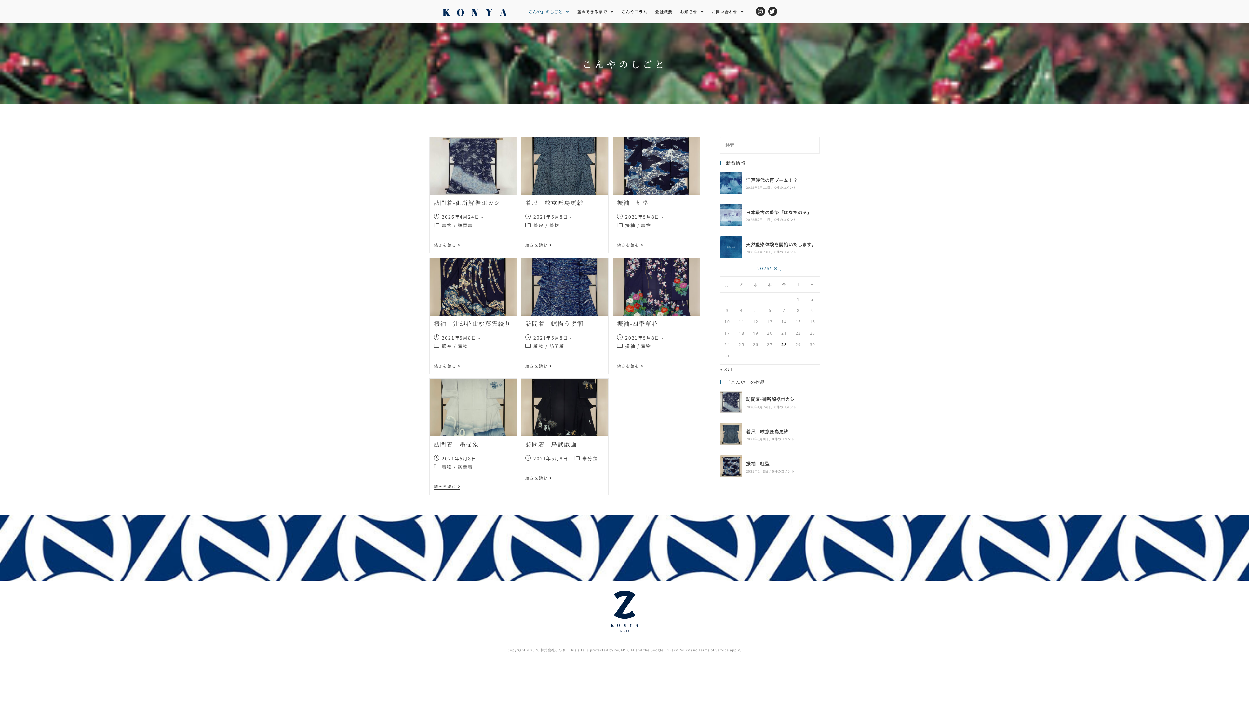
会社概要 (663, 11)
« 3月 (726, 369)
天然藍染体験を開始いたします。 (781, 244)
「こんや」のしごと (543, 11)
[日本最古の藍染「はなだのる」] (731, 215)
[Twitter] (772, 11)
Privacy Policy (677, 649)
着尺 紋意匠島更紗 (554, 202)
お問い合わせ (724, 11)
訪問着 (465, 225)
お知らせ (688, 11)
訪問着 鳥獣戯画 (551, 444)
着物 (447, 225)
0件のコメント (785, 187)
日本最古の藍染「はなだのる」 (779, 212)
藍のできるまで (592, 11)
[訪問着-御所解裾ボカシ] (731, 402)
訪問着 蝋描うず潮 (554, 323)
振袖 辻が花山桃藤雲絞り (472, 323)
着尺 (538, 225)
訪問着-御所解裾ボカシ (467, 202)
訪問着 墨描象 (456, 444)
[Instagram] (760, 11)
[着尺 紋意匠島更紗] (731, 434)
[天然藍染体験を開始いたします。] (731, 247)
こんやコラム (634, 11)
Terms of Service (714, 649)
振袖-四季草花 (637, 323)
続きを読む (447, 245)
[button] (547, 11)
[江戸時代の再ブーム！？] (731, 183)
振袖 (630, 225)
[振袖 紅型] (731, 466)
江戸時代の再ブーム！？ (772, 180)
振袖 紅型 (633, 202)
